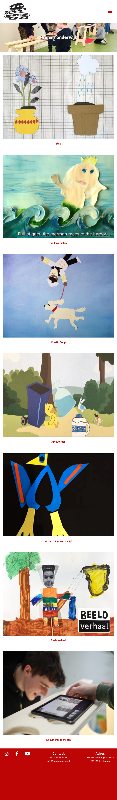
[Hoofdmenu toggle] (110, 11)
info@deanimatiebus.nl (58, 761)
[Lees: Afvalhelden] (58, 395)
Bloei (59, 143)
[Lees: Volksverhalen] (58, 196)
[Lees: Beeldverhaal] (58, 593)
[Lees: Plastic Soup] (58, 295)
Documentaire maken (58, 739)
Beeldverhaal (58, 640)
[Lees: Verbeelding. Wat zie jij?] (58, 494)
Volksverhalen (58, 243)
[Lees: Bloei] (58, 96)
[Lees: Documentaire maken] (58, 693)
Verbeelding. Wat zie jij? (58, 541)
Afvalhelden (58, 441)
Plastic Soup (58, 342)
